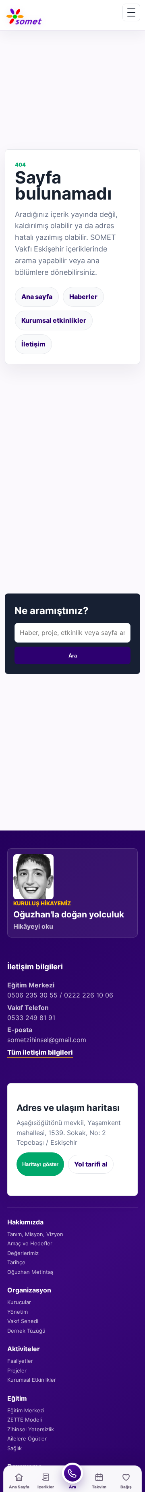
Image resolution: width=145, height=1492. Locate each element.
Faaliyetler (20, 1361)
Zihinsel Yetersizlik (30, 1429)
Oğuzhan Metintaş (30, 1272)
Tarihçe (16, 1262)
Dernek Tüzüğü (26, 1330)
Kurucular (19, 1302)
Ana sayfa (36, 297)
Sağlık (14, 1448)
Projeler (17, 1370)
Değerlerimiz (23, 1253)
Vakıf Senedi (22, 1321)
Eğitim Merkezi (25, 1410)
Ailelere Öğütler (27, 1438)
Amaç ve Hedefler (29, 1243)
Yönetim (17, 1312)
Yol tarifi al (91, 1164)
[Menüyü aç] (131, 12)
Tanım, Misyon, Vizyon (35, 1234)
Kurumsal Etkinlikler (31, 1380)
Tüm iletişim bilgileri (40, 1052)
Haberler (83, 297)
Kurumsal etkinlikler (53, 320)
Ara (72, 656)
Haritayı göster (40, 1164)
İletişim (33, 344)
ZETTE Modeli (24, 1419)
